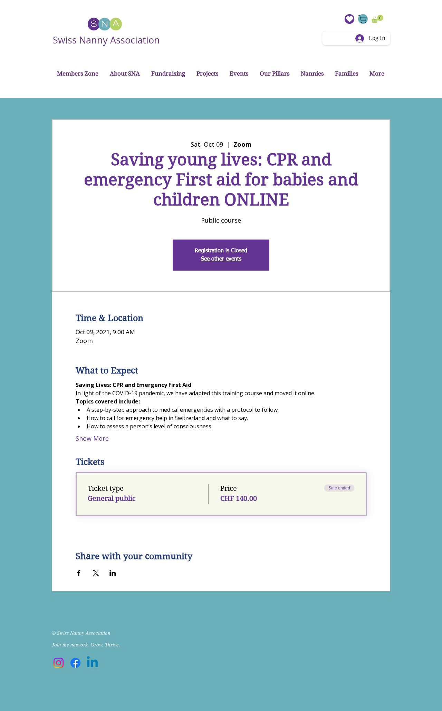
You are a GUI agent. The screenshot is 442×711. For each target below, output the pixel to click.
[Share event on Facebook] (79, 573)
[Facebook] (75, 663)
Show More (92, 438)
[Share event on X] (96, 573)
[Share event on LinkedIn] (112, 573)
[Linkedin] (92, 663)
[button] (377, 19)
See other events (221, 259)
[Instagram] (58, 663)
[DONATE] (349, 19)
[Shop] (363, 19)
